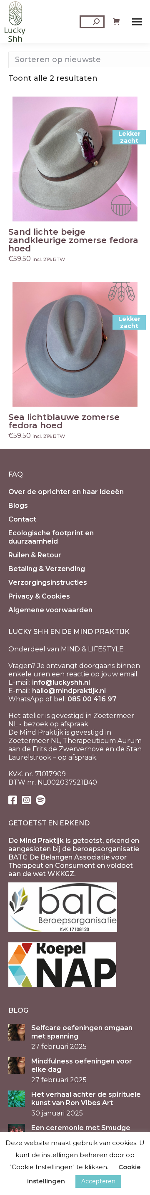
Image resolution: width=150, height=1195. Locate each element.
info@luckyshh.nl (61, 682)
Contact (22, 519)
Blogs (18, 505)
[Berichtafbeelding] (16, 1032)
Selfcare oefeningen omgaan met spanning (81, 1032)
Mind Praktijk (42, 841)
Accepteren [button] (98, 1181)
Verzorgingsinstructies (47, 582)
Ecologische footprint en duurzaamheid (51, 537)
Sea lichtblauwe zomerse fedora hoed (64, 421)
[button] (131, 210)
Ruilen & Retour (34, 555)
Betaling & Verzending (46, 569)
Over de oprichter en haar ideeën (66, 492)
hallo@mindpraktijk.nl (69, 691)
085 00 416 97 (92, 699)
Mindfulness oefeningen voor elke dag (81, 1065)
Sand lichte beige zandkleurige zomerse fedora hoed (73, 240)
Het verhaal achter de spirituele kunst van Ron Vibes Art (86, 1099)
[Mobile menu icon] (137, 21)
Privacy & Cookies (39, 596)
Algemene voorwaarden (50, 610)
